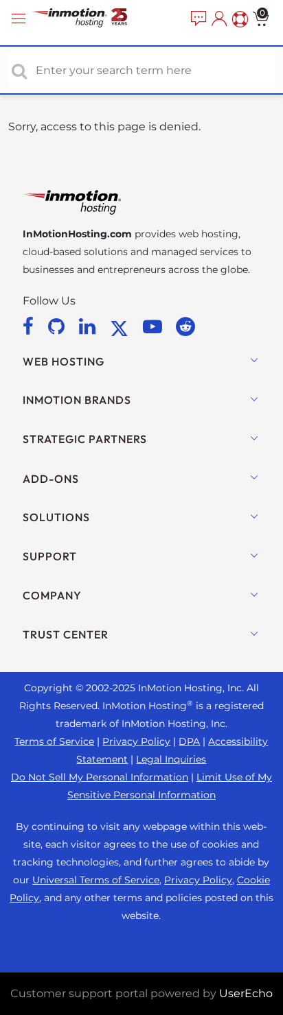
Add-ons (51, 479)
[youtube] (155, 326)
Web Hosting (63, 361)
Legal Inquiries (171, 759)
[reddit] (185, 326)
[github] (58, 326)
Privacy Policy (136, 741)
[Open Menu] (20, 19)
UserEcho (246, 993)
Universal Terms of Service (95, 880)
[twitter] (121, 326)
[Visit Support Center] (238, 19)
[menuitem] (197, 19)
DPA (189, 741)
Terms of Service (54, 741)
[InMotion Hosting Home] (93, 19)
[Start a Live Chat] (197, 19)
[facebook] (30, 326)
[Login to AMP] (218, 19)
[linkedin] (89, 326)
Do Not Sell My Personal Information (99, 777)
